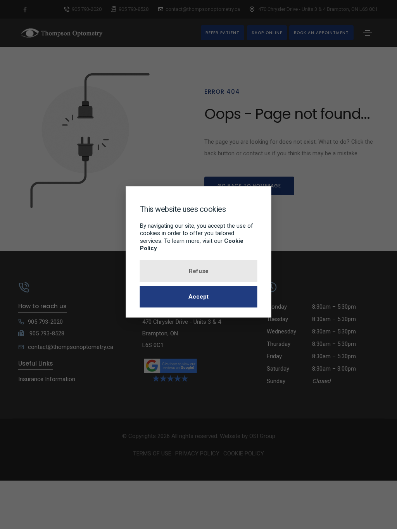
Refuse (199, 271)
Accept (198, 296)
